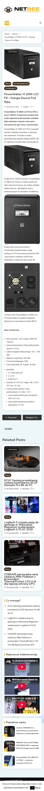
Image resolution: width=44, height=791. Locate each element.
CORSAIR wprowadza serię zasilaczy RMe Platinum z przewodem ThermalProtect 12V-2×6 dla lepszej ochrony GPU (21, 579)
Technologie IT (10, 88)
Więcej (37, 788)
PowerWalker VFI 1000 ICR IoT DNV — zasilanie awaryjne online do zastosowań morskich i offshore (27, 760)
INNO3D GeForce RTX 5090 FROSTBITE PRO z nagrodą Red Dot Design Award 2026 (27, 745)
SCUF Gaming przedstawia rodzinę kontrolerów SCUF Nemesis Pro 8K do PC (21, 482)
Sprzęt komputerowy (21, 84)
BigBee (26, 107)
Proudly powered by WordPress (31, 780)
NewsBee (25, 489)
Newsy (7, 84)
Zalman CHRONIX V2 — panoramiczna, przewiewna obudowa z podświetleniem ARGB (27, 731)
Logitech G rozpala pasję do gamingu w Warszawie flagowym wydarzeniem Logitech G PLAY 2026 (21, 526)
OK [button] (32, 788)
